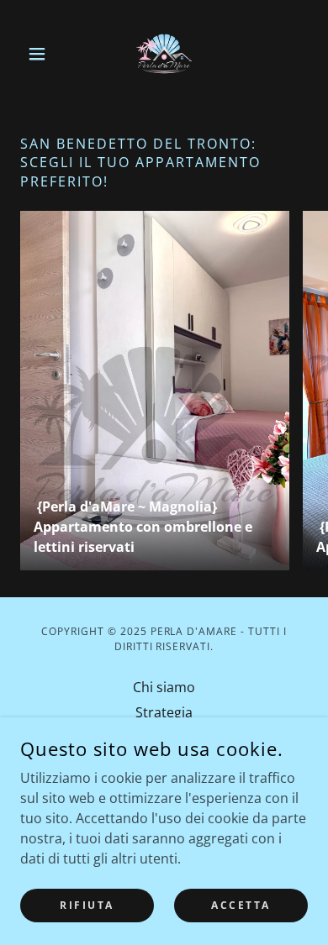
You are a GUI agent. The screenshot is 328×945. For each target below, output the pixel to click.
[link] (164, 53)
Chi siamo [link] (164, 687)
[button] (41, 54)
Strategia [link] (164, 712)
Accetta (241, 905)
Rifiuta (87, 905)
